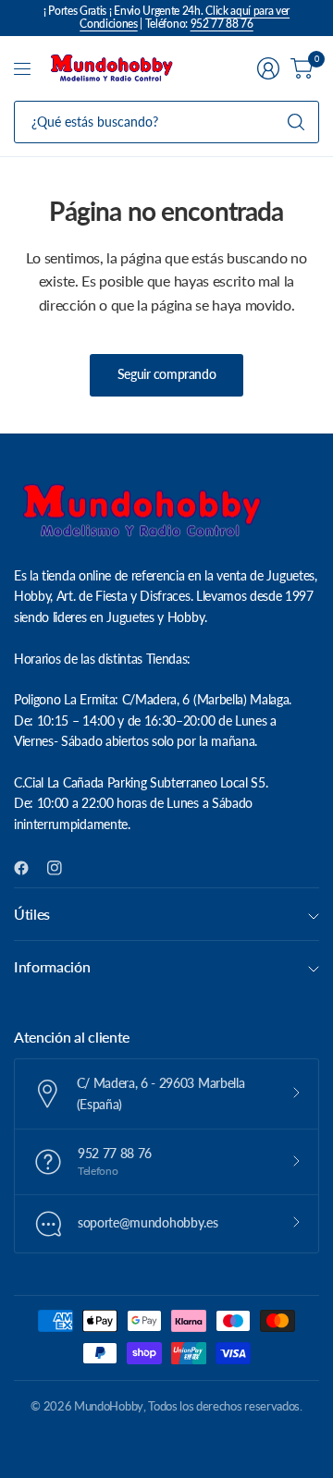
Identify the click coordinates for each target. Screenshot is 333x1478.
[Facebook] (28, 868)
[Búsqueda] (296, 122)
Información (52, 966)
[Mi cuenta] (268, 68)
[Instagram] (62, 868)
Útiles (32, 913)
